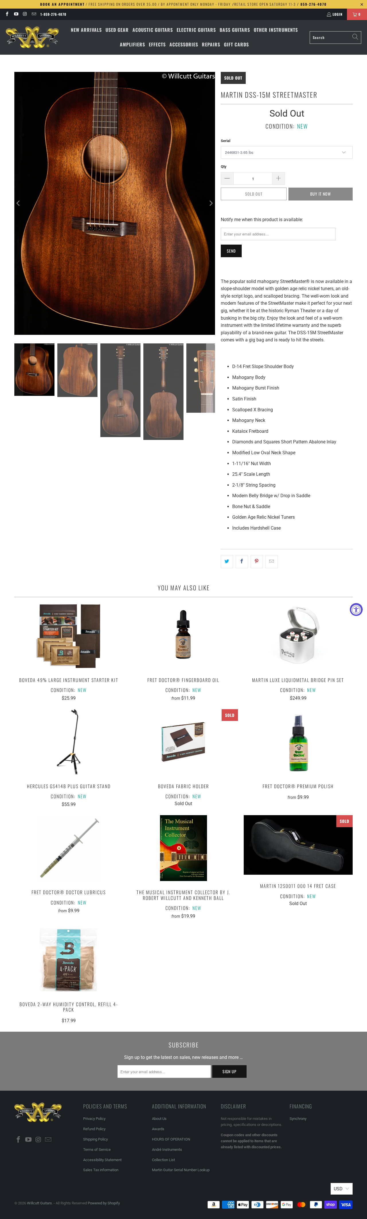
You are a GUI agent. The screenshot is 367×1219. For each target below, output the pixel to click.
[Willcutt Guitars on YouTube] (15, 14)
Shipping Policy (95, 1139)
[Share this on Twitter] (227, 561)
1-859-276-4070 (53, 14)
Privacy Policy (94, 1118)
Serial (225, 141)
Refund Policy (94, 1129)
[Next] (210, 203)
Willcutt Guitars (39, 1203)
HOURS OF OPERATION (171, 1139)
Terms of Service (97, 1149)
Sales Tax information (100, 1170)
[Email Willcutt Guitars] (33, 14)
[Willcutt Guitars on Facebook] (6, 14)
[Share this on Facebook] (242, 561)
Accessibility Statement (102, 1160)
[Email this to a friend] (272, 561)
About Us (159, 1118)
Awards (158, 1129)
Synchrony (298, 1118)
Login (338, 14)
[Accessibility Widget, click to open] (356, 609)
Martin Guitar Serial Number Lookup (181, 1170)
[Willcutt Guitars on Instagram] (24, 14)
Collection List (163, 1160)
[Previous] (18, 203)
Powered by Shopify (104, 1203)
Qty (224, 166)
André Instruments (167, 1149)
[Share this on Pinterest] (257, 561)
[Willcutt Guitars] (32, 37)
